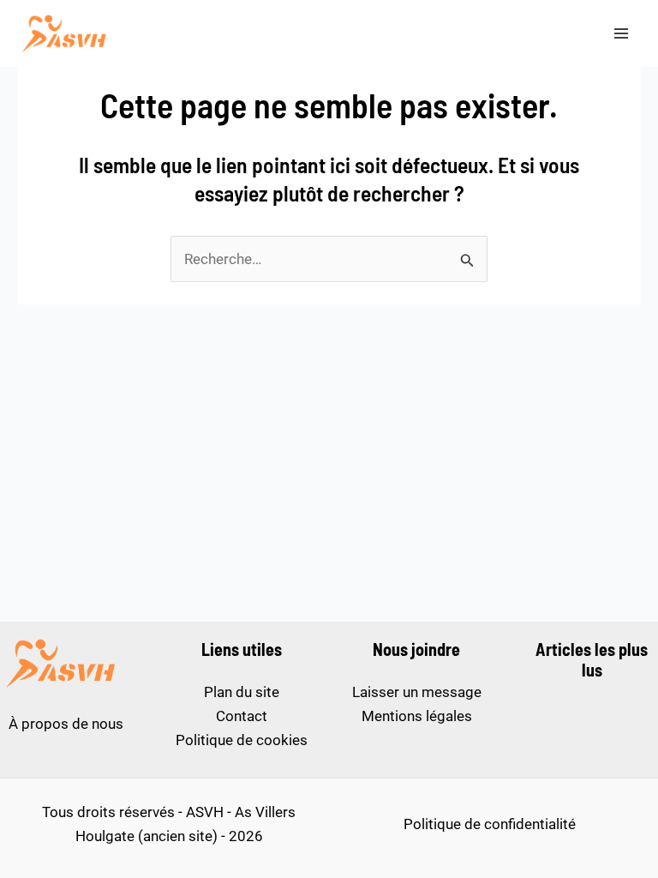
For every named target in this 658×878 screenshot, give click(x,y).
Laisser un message (417, 692)
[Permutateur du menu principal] (622, 33)
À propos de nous (66, 723)
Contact (241, 716)
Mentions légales (417, 716)
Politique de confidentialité (490, 824)
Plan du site (241, 692)
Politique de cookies (242, 740)
